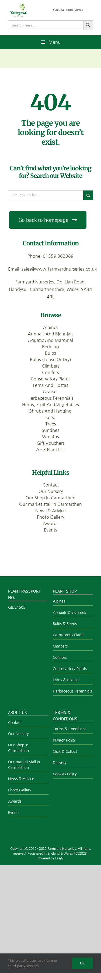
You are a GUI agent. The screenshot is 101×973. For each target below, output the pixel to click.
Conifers (50, 372)
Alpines (50, 327)
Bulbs (50, 353)
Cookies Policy (65, 774)
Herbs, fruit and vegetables (50, 404)
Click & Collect (65, 751)
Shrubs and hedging (50, 411)
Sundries (50, 430)
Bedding (50, 347)
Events (50, 530)
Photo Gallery (50, 517)
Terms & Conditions (69, 729)
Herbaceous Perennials (50, 398)
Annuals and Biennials (50, 334)
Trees (50, 424)
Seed (50, 417)
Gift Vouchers (51, 443)
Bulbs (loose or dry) (50, 359)
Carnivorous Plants (68, 635)
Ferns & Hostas (65, 680)
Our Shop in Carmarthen (50, 498)
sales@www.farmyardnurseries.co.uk (59, 269)
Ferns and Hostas (50, 385)
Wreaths (50, 437)
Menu (54, 42)
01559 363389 (58, 256)
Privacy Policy (64, 740)
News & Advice (50, 510)
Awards (50, 523)
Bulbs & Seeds (65, 624)
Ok (82, 963)
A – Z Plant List (50, 449)
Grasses (50, 392)
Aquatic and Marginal (50, 340)
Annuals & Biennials (69, 612)
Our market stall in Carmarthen (50, 504)
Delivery (60, 763)
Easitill (59, 858)
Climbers (51, 366)
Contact (51, 485)
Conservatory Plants (51, 379)
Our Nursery (51, 491)
